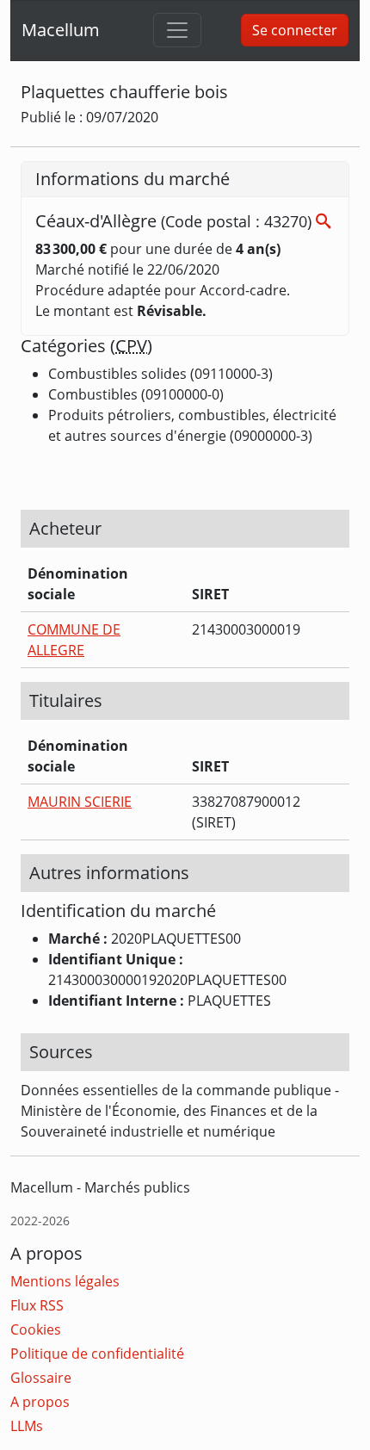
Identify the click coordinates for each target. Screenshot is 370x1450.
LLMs (26, 1425)
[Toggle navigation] (177, 30)
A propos (40, 1401)
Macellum (61, 29)
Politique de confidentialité (97, 1353)
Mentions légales (65, 1281)
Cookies (35, 1329)
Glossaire (40, 1377)
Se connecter (294, 30)
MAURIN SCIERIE (80, 801)
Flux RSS (37, 1305)
